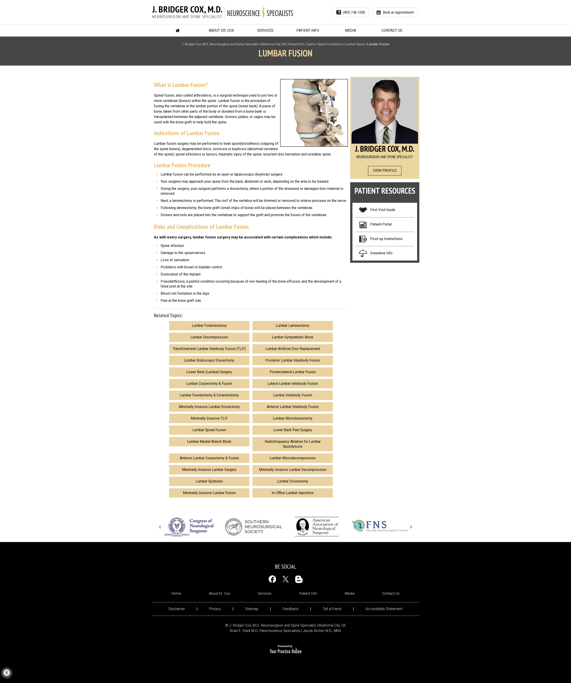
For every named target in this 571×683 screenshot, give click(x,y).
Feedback (290, 609)
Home (177, 30)
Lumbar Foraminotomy (209, 325)
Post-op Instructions (386, 239)
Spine (311, 44)
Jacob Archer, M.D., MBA (322, 631)
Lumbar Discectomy (292, 481)
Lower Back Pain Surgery (292, 430)
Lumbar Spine (355, 44)
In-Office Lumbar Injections (293, 493)
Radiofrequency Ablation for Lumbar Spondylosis (293, 444)
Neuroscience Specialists (280, 631)
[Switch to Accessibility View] (6, 673)
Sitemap (251, 609)
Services (265, 30)
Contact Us (392, 30)
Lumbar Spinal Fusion (209, 430)
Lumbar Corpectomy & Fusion (209, 383)
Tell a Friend (332, 609)
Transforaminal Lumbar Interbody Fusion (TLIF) (209, 349)
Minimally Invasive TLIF (209, 418)
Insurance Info (381, 253)
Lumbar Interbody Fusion (292, 395)
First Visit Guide (382, 210)
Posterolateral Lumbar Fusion (293, 372)
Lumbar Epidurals (209, 481)
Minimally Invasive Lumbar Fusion (209, 493)
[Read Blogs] (299, 579)
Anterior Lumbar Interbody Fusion (293, 407)
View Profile (385, 170)
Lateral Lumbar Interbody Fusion (292, 383)
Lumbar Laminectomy (292, 325)
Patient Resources (384, 190)
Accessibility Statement (384, 609)
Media (350, 30)
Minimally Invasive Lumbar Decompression (292, 470)
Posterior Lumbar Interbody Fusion (292, 360)
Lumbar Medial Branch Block (209, 441)
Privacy (215, 609)
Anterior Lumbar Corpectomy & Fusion (209, 458)
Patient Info (307, 30)
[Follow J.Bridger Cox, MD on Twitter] (286, 579)
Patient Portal (381, 224)
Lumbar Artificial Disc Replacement (292, 349)
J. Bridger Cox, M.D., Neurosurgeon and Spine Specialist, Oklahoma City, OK (234, 44)
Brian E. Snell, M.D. (244, 631)
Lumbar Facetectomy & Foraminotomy (209, 395)
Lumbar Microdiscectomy (292, 418)
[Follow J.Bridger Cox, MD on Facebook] (272, 579)
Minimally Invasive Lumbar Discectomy (209, 407)
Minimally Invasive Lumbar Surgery (209, 470)
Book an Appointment (398, 12)
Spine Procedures (330, 44)
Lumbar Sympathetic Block (292, 337)
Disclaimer (177, 609)
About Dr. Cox (221, 30)
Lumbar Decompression (209, 337)
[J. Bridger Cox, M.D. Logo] (188, 12)
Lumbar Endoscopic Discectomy (209, 360)
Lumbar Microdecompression (293, 458)
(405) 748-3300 (354, 12)
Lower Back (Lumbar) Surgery (209, 372)
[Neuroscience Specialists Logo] (260, 12)
